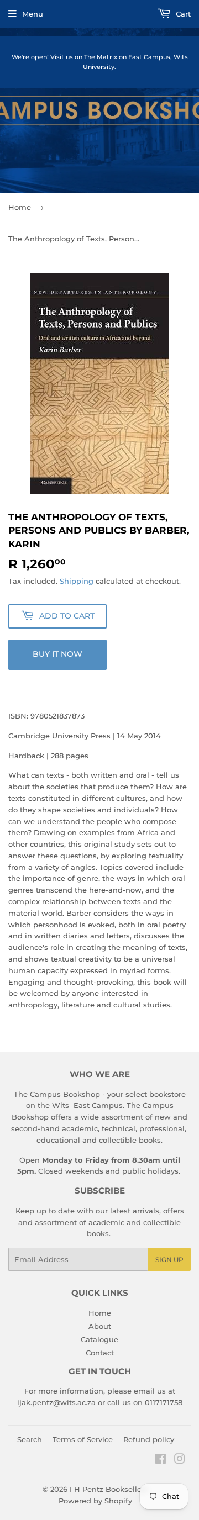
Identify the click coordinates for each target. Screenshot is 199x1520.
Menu (32, 13)
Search (29, 1439)
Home (19, 207)
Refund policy (148, 1439)
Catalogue (99, 1339)
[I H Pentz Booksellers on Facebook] (160, 1460)
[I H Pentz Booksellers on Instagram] (179, 1460)
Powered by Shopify (95, 1500)
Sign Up (169, 1259)
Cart (182, 13)
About (99, 1326)
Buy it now (57, 654)
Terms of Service (83, 1439)
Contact (100, 1352)
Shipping (76, 581)
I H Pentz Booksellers (109, 1489)
